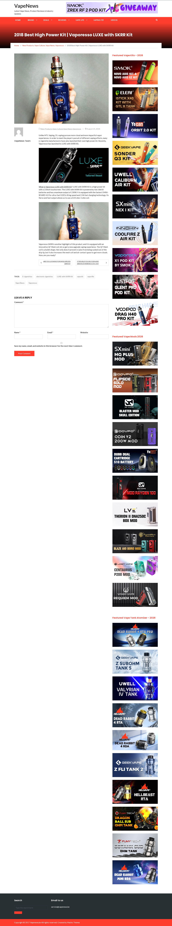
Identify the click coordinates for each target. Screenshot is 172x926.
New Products (46, 129)
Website (84, 332)
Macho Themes (73, 922)
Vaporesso (77, 129)
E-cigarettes (27, 276)
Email (50, 332)
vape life (90, 276)
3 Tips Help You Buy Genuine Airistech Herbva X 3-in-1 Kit (88, 262)
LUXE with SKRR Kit (65, 276)
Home (18, 20)
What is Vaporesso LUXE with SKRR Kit (55, 187)
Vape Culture (58, 129)
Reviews (62, 20)
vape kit (80, 276)
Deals (46, 20)
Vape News (67, 129)
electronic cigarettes (44, 276)
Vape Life (80, 20)
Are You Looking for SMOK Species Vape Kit (56, 262)
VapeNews (26, 6)
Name (17, 332)
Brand (31, 20)
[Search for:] (30, 907)
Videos (114, 20)
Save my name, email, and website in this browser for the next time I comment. (48, 346)
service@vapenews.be (60, 907)
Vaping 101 (98, 20)
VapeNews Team (22, 141)
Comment (19, 302)
